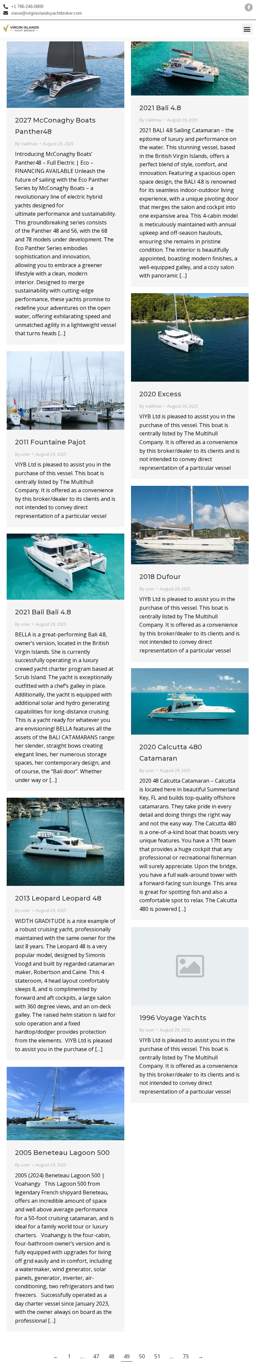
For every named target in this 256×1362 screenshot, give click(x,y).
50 (142, 1356)
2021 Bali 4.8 (160, 108)
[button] (247, 28)
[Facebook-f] (249, 7)
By (26, 144)
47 (96, 1356)
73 (186, 1356)
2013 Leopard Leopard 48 (58, 898)
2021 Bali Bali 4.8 (43, 612)
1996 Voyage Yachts (172, 1018)
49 (127, 1356)
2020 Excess (160, 394)
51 (157, 1356)
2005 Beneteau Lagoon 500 (62, 1153)
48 (111, 1356)
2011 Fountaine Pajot (50, 442)
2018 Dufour (160, 577)
